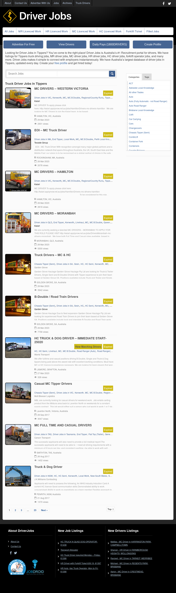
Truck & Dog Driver (48, 466)
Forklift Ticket (134, 31)
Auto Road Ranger (137, 105)
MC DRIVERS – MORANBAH (54, 213)
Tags (147, 77)
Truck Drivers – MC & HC (52, 255)
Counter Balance (137, 150)
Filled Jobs (152, 31)
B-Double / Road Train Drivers (56, 296)
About (8, 3)
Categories (134, 77)
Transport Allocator (69, 549)
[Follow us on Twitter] (170, 3)
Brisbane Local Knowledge (141, 110)
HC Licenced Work (110, 31)
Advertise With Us (40, 3)
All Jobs (9, 31)
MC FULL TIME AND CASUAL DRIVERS (63, 425)
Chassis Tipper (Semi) (139, 132)
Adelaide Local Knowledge (141, 87)
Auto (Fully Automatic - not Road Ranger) (148, 101)
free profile (60, 63)
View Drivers (66, 44)
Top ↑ (111, 509)
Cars (131, 123)
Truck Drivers (83, 3)
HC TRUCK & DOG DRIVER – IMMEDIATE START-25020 (70, 340)
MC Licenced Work (83, 31)
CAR (131, 114)
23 (35, 510)
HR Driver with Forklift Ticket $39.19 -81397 (80, 563)
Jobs (56, 3)
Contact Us (21, 3)
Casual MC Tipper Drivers (53, 383)
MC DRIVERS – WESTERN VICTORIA (61, 88)
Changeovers (135, 127)
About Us (15, 541)
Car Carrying (135, 119)
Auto (131, 96)
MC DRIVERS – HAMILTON (53, 171)
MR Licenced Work (29, 31)
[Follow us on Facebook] (163, 3)
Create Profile (152, 44)
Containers (134, 145)
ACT (131, 83)
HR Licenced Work (57, 31)
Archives (67, 3)
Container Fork (136, 141)
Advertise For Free (23, 44)
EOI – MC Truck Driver (50, 130)
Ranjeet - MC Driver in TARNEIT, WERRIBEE (131, 558)
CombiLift (133, 136)
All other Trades (136, 92)
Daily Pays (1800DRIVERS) (109, 44)
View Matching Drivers (88, 346)
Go (111, 73)
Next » (44, 510)
